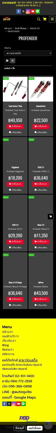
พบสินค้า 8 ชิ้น (9, 68)
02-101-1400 (24, 375)
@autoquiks (22, 391)
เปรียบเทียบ (16, 132)
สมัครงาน (8, 354)
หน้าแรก (7, 331)
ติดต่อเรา (8, 349)
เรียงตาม (8, 48)
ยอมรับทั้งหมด (35, 428)
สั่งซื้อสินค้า (16, 126)
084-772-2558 (21, 381)
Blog (5, 345)
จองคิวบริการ (10, 336)
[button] (38, 19)
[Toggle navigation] (52, 19)
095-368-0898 (20, 386)
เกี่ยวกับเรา (9, 340)
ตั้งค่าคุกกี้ (20, 428)
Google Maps (25, 397)
